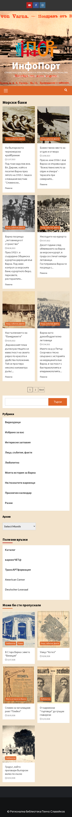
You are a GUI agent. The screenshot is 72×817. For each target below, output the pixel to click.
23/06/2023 (46, 156)
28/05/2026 (11, 715)
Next (41, 389)
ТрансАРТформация (18, 569)
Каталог (10, 549)
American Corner (15, 579)
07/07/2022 (46, 240)
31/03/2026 (46, 719)
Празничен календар (18, 492)
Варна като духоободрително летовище (50, 336)
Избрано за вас (14, 432)
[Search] (66, 90)
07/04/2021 (46, 344)
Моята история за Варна (20, 472)
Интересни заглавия (18, 442)
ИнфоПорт (36, 65)
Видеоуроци (13, 422)
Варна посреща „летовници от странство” (14, 240)
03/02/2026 (11, 778)
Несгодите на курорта (53, 236)
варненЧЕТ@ (13, 559)
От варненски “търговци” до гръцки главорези (52, 711)
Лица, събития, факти (15, 139)
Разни (9, 502)
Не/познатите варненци (20, 482)
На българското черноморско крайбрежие (14, 151)
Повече (8, 188)
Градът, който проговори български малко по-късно (16, 770)
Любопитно (12, 462)
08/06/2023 (11, 248)
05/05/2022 (11, 341)
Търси (58, 401)
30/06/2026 (46, 656)
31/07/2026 (11, 660)
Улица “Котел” (48, 652)
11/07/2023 (11, 159)
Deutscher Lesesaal (16, 589)
